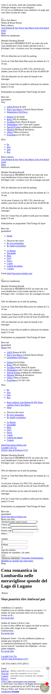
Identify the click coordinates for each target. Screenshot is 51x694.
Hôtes (3, 533)
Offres (10, 132)
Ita (8, 144)
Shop (3, 33)
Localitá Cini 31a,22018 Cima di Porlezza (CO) (14, 448)
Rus (8, 152)
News (9, 261)
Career (10, 263)
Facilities (11, 122)
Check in (5, 524)
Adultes (4, 539)
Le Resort (11, 250)
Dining (10, 117)
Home (9, 236)
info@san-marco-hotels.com (19, 273)
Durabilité (11, 253)
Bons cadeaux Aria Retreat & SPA (22, 402)
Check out (5, 527)
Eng (8, 147)
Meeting (11, 129)
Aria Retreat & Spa (9, 28)
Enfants (4, 544)
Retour (4, 593)
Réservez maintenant (10, 35)
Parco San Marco (15, 109)
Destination (12, 124)
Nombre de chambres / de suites (15, 552)
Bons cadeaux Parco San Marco (25, 403)
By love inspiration (15, 243)
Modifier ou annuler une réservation (17, 561)
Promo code (6, 530)
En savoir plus (7, 618)
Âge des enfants (8, 550)
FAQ (9, 258)
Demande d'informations (32, 558)
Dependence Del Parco (17, 112)
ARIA (10, 107)
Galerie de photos (15, 266)
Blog (9, 256)
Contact (10, 268)
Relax (10, 119)
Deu (9, 149)
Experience (12, 135)
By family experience (16, 246)
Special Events (14, 127)
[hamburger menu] (2, 18)
